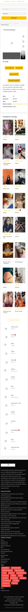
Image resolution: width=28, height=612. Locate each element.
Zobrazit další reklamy (14, 320)
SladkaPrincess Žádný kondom (9, 513)
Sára (12, 386)
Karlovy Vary (14, 371)
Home (5, 597)
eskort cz (11, 573)
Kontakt (22, 597)
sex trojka (15, 580)
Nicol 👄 (13, 360)
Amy (12, 439)
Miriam (13, 369)
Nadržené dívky (20, 1)
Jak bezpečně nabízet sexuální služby (14, 604)
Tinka (12, 351)
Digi (12, 395)
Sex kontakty (7, 1)
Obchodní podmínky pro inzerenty (14, 601)
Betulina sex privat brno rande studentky (11, 509)
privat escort (14, 578)
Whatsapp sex (6, 585)
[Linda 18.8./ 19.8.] (6, 405)
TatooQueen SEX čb (6, 521)
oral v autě (5, 578)
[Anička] (6, 379)
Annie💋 (13, 335)
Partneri (17, 597)
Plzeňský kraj (4, 544)
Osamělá (6, 161)
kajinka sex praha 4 (6, 531)
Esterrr (6, 285)
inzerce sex (5, 575)
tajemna (6, 137)
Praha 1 (13, 328)
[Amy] (5, 441)
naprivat (13, 575)
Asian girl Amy (15, 447)
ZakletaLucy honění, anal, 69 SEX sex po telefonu (14, 504)
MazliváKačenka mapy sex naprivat (10, 527)
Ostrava (6, 164)
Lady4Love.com (5, 590)
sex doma (23, 578)
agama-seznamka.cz (7, 570)
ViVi (17, 234)
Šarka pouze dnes (9, 210)
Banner (13, 597)
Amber (13, 412)
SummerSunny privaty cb (7, 533)
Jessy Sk (18, 309)
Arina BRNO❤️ (15, 430)
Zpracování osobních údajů (14, 599)
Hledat (14, 18)
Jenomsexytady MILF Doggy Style (10, 523)
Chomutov (3, 562)
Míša (12, 343)
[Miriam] (5, 370)
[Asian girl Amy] (5, 448)
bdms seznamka (19, 570)
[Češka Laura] (6, 329)
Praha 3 (17, 212)
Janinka (13, 421)
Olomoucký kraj (5, 549)
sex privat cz (5, 567)
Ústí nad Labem (19, 311)
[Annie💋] (6, 337)
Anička (13, 377)
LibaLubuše (4, 515)
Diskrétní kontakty (13, 80)
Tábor (17, 139)
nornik (20, 575)
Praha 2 (13, 336)
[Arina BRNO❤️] (6, 433)
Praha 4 (17, 287)
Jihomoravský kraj (5, 545)
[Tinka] (6, 353)
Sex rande (18, 68)
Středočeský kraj (5, 559)
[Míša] (5, 344)
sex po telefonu (6, 580)
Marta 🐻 (18, 210)
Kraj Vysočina (4, 555)
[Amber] (6, 414)
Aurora (18, 137)
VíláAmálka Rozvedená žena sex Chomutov (12, 494)
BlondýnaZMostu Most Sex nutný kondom (12, 498)
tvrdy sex (14, 583)
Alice (5, 186)
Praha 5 (13, 353)
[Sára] (6, 389)
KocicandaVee (8, 234)
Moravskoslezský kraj (6, 551)
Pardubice (6, 311)
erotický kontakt (16, 567)
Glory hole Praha (21, 573)
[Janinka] (6, 423)
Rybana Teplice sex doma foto (9, 501)
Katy (17, 259)
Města (9, 597)
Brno (17, 163)
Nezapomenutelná (9, 259)
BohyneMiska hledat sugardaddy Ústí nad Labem (14, 517)
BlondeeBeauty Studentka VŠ (8, 535)
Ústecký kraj (4, 542)
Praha (5, 139)
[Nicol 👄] (6, 362)
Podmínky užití (14, 603)
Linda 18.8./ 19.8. (16, 403)
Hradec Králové (15, 397)
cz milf (4, 573)
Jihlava (13, 345)
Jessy (17, 285)
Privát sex (13, 1)
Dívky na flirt (13, 74)
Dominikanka (8, 309)
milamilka (18, 186)
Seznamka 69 (6, 583)
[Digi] (5, 397)
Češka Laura (14, 327)
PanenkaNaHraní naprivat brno (9, 507)
